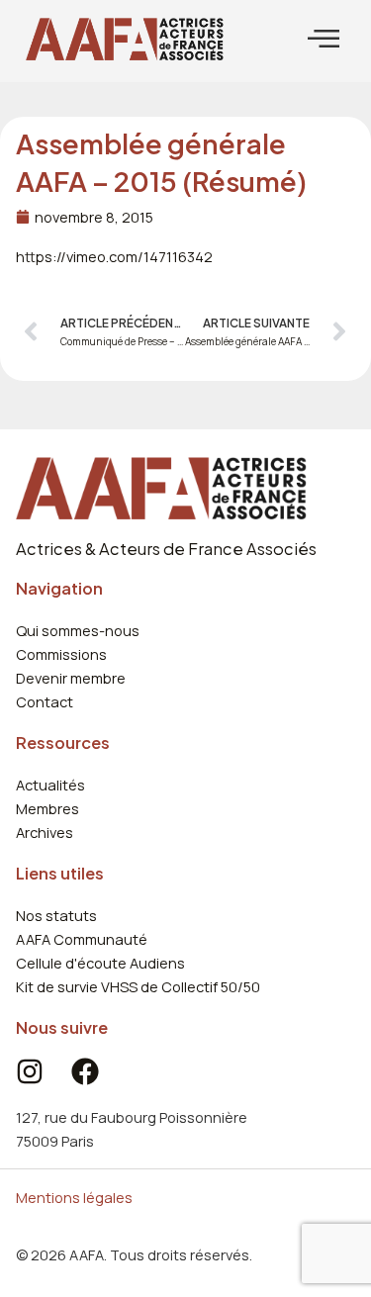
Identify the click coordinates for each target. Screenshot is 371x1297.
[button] (323, 39)
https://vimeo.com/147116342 (114, 256)
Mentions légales (74, 1197)
